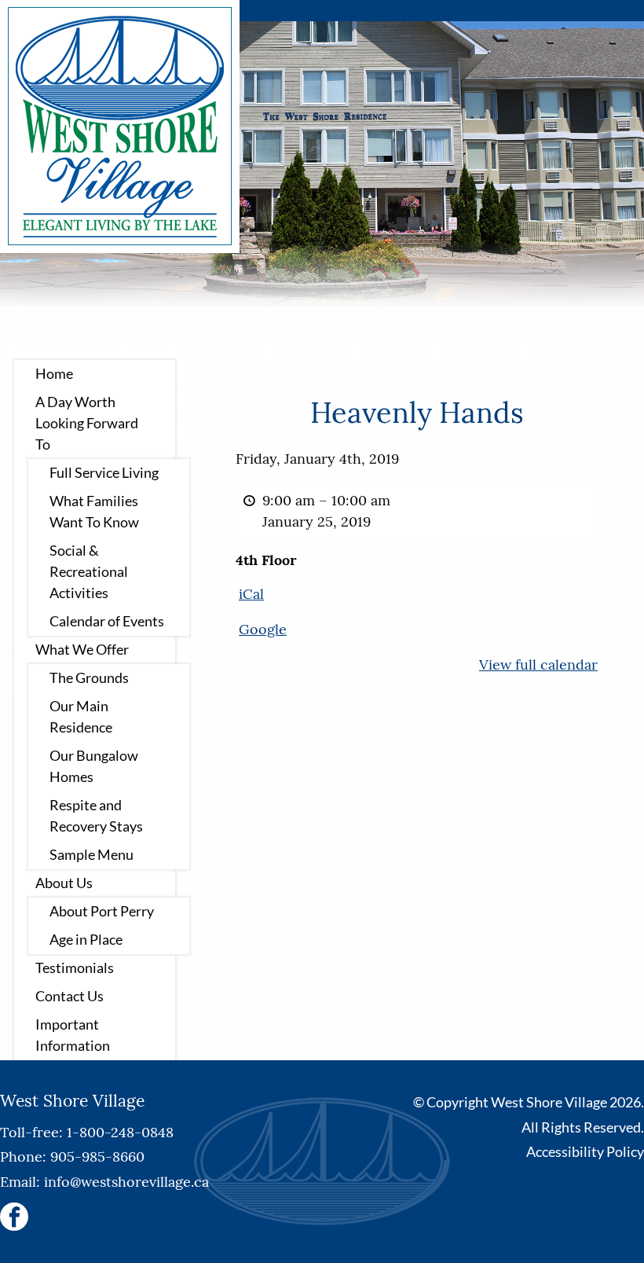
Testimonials (74, 967)
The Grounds (89, 677)
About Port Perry (101, 911)
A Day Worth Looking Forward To (86, 423)
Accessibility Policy (585, 1151)
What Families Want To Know (94, 511)
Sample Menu (91, 854)
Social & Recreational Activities (88, 571)
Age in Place (86, 939)
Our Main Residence (80, 716)
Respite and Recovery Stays (96, 815)
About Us (64, 882)
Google (263, 629)
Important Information (72, 1034)
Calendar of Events (106, 621)
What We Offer (82, 649)
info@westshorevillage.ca (126, 1182)
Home (54, 373)
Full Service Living (104, 472)
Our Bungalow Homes (93, 766)
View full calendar (538, 664)
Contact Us (69, 995)
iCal (251, 594)
